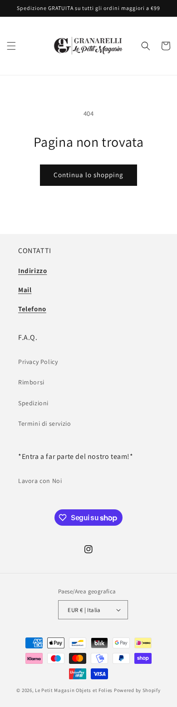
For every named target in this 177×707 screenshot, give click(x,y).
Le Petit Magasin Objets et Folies (74, 690)
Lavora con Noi (40, 481)
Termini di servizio (44, 423)
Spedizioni (33, 403)
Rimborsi (31, 382)
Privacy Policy (38, 362)
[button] (11, 46)
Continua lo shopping (88, 174)
